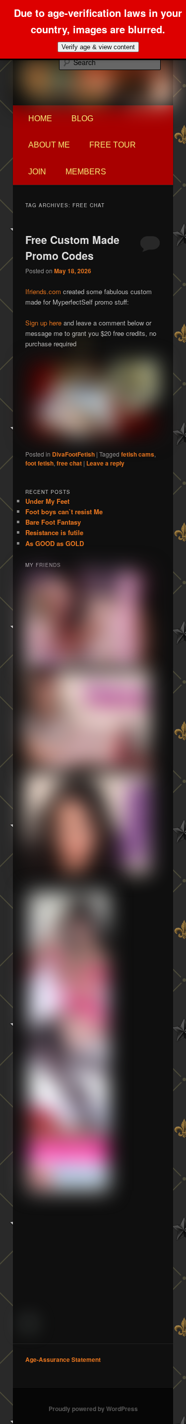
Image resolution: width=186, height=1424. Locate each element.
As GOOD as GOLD (54, 543)
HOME (40, 118)
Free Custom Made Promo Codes (72, 247)
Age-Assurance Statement (63, 1359)
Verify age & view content (98, 47)
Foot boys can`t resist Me (64, 511)
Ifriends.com (43, 291)
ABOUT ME (49, 145)
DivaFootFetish (73, 454)
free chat (69, 463)
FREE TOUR (112, 145)
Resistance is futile (54, 532)
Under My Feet (47, 501)
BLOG (82, 118)
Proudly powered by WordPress (93, 1408)
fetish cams (137, 454)
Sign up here (43, 322)
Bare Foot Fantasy (53, 522)
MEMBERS (85, 171)
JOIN (37, 171)
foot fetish (39, 463)
